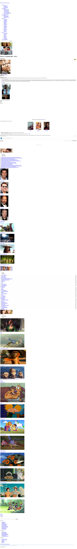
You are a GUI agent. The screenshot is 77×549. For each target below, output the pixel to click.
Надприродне (3, 295)
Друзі (2, 294)
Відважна (3, 308)
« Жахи (5, 28)
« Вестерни (5, 20)
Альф (2, 288)
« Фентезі (5, 30)
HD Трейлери (4, 523)
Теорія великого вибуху (4, 291)
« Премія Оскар (6, 10)
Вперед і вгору (3, 304)
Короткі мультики (4, 528)
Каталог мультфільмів (5, 526)
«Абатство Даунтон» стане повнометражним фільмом (8, 162)
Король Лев (3, 298)
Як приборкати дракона (4, 299)
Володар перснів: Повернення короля (6, 278)
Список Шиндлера (4, 285)
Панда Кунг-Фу (3, 306)
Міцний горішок (3, 284)
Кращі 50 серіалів (4, 533)
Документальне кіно (4, 39)
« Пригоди (5, 37)
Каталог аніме (4, 527)
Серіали (3, 32)
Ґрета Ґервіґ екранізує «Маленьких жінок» (7, 163)
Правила (3, 540)
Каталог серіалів (4, 525)
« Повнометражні (6, 15)
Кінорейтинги (4, 8)
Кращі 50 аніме (4, 535)
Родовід (30, 130)
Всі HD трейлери (2, 266)
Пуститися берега (3, 290)
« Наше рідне (6, 19)
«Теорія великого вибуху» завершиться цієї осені (8, 158)
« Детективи (5, 24)
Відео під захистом (4, 539)
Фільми (3, 18)
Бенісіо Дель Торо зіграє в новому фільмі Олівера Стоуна (9, 159)
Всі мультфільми (2, 382)
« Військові (5, 23)
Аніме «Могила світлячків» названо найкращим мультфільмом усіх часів (11, 165)
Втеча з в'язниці (41, 119)
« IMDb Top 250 (6, 9)
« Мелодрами (5, 21)
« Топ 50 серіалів (6, 11)
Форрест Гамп (3, 276)
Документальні (4, 529)
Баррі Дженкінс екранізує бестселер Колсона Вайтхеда (8, 166)
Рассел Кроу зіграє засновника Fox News (6, 164)
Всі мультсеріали (2, 452)
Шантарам (38, 130)
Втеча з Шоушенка (4, 275)
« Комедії (5, 22)
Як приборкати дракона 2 (5, 305)
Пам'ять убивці (46, 130)
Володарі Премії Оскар (5, 536)
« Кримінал (5, 26)
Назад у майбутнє (3, 277)
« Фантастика (5, 29)
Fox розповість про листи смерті (5, 161)
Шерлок (2, 289)
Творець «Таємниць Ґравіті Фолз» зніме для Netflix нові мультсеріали (10, 157)
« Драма (5, 34)
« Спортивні (5, 27)
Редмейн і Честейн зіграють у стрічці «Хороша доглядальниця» (9, 160)
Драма (3, 74)
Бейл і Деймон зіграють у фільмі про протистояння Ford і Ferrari (10, 167)
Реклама (3, 541)
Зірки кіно (3, 522)
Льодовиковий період (4, 307)
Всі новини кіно (2, 168)
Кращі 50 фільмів (2, 286)
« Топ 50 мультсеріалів (7, 13)
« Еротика (5, 31)
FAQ (2, 542)
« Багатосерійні (6, 16)
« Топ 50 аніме (6, 14)
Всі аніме (1, 515)
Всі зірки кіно (2, 222)
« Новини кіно (6, 5)
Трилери (5, 74)
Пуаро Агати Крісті (4, 293)
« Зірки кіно (5, 6)
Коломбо (2, 292)
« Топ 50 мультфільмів (7, 12)
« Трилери (5, 38)
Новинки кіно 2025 (4, 524)
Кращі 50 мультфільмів (3, 309)
